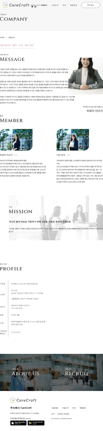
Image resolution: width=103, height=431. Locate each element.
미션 (21, 45)
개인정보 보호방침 (63, 413)
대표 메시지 (5, 45)
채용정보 (73, 5)
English (38, 5)
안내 (64, 5)
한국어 (33, 5)
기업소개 (55, 5)
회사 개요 (29, 45)
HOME (2, 37)
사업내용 (43, 5)
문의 (92, 5)
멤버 (15, 45)
